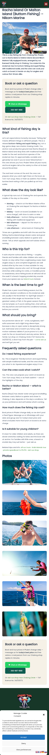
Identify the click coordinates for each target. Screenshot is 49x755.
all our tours (26, 447)
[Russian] (45, 752)
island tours (29, 279)
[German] (42, 752)
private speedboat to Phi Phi (14, 450)
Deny (24, 743)
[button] (44, 715)
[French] (39, 752)
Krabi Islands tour (39, 447)
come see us (40, 340)
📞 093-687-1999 (15, 110)
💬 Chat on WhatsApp (17, 104)
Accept (24, 737)
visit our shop (33, 450)
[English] (36, 752)
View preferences (23, 749)
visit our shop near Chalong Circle (21, 117)
